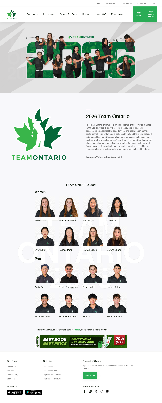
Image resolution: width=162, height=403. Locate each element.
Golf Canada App (50, 370)
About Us (10, 370)
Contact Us (110, 3)
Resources (87, 14)
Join (98, 3)
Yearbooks (11, 378)
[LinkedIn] (107, 391)
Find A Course (126, 3)
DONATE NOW (142, 3)
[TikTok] (101, 391)
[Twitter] (95, 391)
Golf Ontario (13, 360)
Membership (117, 14)
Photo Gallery (12, 374)
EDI (154, 3)
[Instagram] (90, 391)
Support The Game (68, 14)
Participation (32, 14)
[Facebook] (84, 391)
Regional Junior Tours (52, 378)
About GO (101, 14)
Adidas (77, 329)
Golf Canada (48, 366)
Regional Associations (52, 374)
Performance (49, 14)
